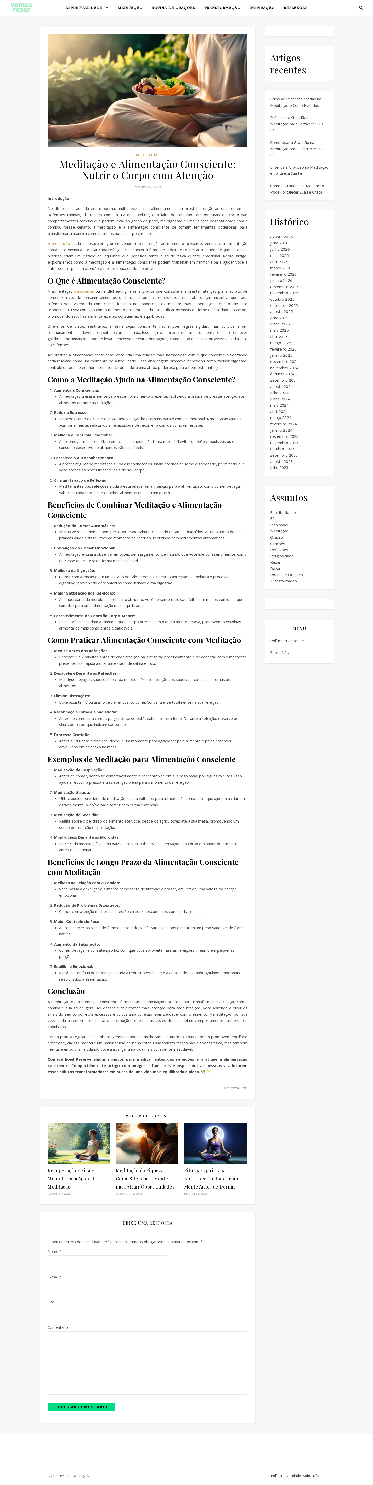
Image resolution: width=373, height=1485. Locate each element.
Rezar (275, 562)
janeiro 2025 (281, 355)
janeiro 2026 (281, 280)
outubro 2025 (282, 299)
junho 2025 (280, 323)
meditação (61, 243)
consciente (83, 291)
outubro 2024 (282, 373)
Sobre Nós (279, 652)
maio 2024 (279, 405)
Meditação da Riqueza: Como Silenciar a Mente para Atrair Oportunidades (145, 1178)
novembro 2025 (284, 292)
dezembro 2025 (284, 286)
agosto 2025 (281, 311)
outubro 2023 (282, 448)
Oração (276, 537)
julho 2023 (279, 467)
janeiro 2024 (281, 430)
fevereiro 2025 (283, 349)
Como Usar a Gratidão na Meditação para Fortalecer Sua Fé (297, 148)
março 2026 (280, 267)
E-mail (54, 1276)
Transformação (222, 8)
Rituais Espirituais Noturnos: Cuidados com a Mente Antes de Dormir (213, 1178)
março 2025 (280, 342)
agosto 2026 (281, 236)
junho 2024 (280, 398)
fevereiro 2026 (283, 274)
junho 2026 (280, 249)
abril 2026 (279, 261)
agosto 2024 (281, 386)
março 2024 (280, 417)
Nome (54, 1251)
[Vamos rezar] (21, 8)
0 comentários (235, 1087)
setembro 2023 (284, 455)
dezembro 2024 (284, 361)
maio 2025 (279, 330)
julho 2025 (279, 317)
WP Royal (81, 1475)
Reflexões (296, 8)
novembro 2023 (284, 442)
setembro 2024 (284, 380)
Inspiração (262, 8)
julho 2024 (279, 392)
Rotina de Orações (173, 8)
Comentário (58, 1327)
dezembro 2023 (284, 436)
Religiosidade (282, 555)
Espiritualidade (84, 8)
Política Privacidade (287, 640)
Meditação (130, 8)
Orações (277, 543)
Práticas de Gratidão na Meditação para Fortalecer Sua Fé (297, 123)
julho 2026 (279, 243)
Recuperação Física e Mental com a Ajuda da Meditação (72, 1178)
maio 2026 (279, 255)
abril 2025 (279, 336)
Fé (272, 518)
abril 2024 (279, 411)
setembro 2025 (284, 305)
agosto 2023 (281, 461)
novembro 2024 (284, 367)
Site (51, 1301)
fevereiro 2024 (283, 423)
